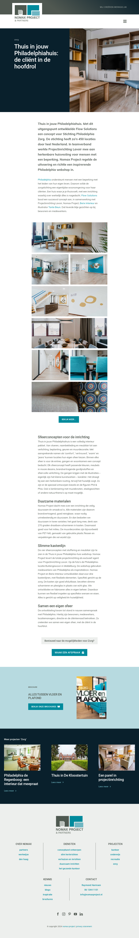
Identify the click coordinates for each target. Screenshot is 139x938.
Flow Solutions (89, 196)
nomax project (69, 926)
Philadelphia (44, 180)
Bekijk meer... (69, 419)
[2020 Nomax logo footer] (69, 815)
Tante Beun (54, 207)
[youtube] (75, 914)
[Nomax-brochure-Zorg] (91, 677)
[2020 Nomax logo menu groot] (27, 4)
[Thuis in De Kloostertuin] (69, 746)
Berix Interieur (87, 203)
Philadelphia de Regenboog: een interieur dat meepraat (21, 779)
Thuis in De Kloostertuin (69, 775)
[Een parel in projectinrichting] (117, 746)
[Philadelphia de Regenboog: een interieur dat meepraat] (22, 746)
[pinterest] (69, 914)
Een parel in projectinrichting (111, 777)
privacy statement (84, 926)
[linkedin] (81, 914)
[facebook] (57, 914)
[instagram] (63, 914)
